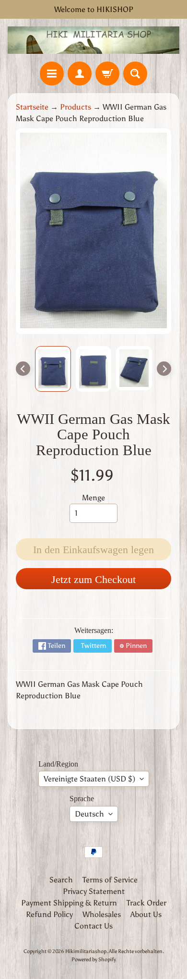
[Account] (80, 74)
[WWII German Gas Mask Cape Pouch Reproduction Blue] (53, 369)
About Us (146, 914)
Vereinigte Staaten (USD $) (89, 778)
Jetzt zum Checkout (93, 579)
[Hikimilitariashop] (93, 39)
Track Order (146, 902)
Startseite (32, 107)
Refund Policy (49, 914)
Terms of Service (110, 879)
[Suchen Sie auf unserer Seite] (135, 74)
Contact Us (93, 925)
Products (75, 107)
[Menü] (52, 74)
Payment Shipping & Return (69, 902)
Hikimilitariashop (85, 951)
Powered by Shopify (93, 959)
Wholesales (101, 914)
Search (61, 879)
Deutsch (89, 813)
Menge (93, 497)
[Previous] (23, 368)
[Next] (164, 368)
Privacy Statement (94, 891)
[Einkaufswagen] (107, 74)
